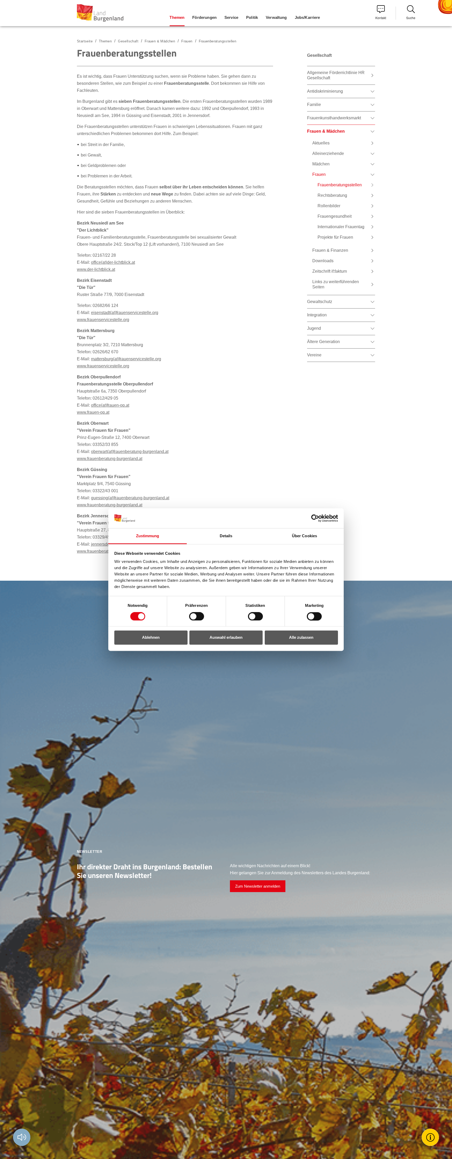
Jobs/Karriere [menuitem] (307, 17)
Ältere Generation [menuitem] (323, 341)
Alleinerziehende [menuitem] (328, 153)
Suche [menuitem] (410, 17)
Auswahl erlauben (226, 637)
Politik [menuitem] (252, 17)
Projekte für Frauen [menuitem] (335, 237)
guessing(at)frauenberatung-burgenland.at (130, 498)
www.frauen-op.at (93, 412)
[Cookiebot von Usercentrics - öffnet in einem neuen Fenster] (315, 518)
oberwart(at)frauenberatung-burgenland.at (129, 451)
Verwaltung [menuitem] (276, 17)
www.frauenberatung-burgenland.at (109, 458)
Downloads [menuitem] (323, 261)
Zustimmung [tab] (147, 536)
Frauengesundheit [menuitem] (335, 216)
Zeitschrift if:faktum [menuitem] (329, 271)
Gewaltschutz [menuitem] (319, 301)
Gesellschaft (128, 41)
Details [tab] (226, 536)
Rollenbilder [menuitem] (329, 206)
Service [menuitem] (231, 17)
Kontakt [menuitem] (380, 17)
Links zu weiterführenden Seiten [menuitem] (335, 284)
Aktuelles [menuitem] (321, 143)
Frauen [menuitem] (319, 174)
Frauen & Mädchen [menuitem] (326, 131)
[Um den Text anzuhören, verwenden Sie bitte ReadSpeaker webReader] (21, 1137)
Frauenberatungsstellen (217, 41)
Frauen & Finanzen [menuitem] (330, 250)
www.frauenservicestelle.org (103, 319)
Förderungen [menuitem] (204, 17)
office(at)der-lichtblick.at (113, 262)
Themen (105, 41)
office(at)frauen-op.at (110, 405)
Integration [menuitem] (317, 315)
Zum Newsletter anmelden (257, 886)
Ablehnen (151, 637)
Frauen (186, 41)
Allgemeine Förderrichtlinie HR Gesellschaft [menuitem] (336, 75)
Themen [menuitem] (177, 17)
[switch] (193, 616)
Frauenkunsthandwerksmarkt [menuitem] (334, 118)
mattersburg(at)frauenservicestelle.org (126, 359)
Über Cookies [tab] (304, 536)
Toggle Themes (431, 1137)
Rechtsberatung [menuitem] (332, 195)
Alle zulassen (301, 637)
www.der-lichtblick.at (96, 269)
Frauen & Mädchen (160, 41)
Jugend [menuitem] (314, 328)
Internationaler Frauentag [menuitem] (341, 227)
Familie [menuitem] (314, 104)
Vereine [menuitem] (314, 355)
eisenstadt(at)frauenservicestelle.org (124, 312)
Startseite (85, 41)
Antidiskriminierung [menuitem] (325, 91)
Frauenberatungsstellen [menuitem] (340, 185)
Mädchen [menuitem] (321, 164)
